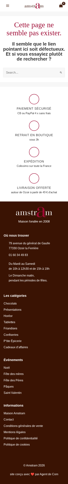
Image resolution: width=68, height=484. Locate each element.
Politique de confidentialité (21, 438)
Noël (7, 367)
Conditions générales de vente (23, 425)
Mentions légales (15, 432)
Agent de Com (49, 474)
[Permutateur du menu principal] (8, 6)
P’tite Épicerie (13, 341)
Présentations (12, 309)
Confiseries (11, 334)
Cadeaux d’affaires (16, 347)
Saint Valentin (13, 392)
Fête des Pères (13, 380)
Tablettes (9, 322)
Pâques (9, 386)
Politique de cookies (17, 444)
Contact (9, 419)
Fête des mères (14, 373)
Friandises (10, 328)
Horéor (8, 315)
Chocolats (10, 303)
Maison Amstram (14, 413)
